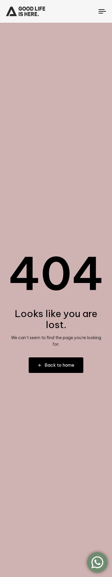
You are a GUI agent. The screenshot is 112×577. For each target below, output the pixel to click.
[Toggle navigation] (89, 11)
